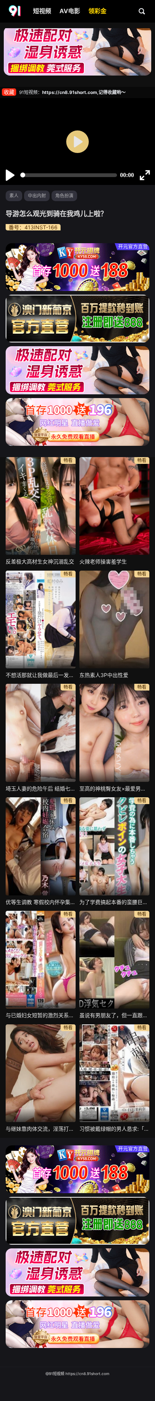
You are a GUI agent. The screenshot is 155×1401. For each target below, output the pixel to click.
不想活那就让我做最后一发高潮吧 (41, 675)
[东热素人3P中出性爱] (114, 619)
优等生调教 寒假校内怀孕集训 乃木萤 (41, 902)
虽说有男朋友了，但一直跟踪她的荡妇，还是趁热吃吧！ (114, 1015)
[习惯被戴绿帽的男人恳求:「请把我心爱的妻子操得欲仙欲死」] (114, 1073)
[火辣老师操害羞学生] (114, 506)
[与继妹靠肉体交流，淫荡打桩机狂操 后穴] (41, 1073)
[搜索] (142, 11)
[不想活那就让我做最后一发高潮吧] (41, 619)
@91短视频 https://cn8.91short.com (77, 1373)
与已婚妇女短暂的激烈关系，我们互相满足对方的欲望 (41, 1015)
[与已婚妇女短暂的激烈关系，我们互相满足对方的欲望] (41, 960)
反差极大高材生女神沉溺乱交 (40, 561)
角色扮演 (64, 195)
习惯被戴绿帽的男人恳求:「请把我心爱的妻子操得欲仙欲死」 (114, 1128)
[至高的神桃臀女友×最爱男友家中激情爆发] (114, 733)
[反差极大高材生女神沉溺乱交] (41, 506)
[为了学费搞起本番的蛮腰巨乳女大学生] (114, 846)
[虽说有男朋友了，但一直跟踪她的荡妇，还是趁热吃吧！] (114, 960)
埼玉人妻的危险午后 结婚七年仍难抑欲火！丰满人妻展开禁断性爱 (41, 788)
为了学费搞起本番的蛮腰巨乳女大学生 (114, 902)
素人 (13, 195)
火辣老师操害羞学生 (103, 561)
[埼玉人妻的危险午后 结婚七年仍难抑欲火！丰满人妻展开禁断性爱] (41, 733)
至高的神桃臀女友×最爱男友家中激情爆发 (114, 788)
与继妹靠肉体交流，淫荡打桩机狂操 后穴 (41, 1128)
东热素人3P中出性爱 (103, 675)
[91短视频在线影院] (15, 11)
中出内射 (37, 195)
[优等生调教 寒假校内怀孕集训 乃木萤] (41, 846)
